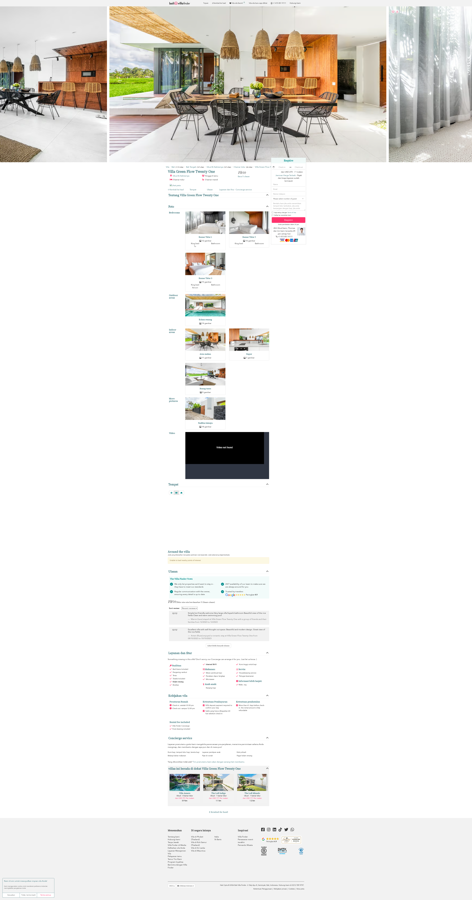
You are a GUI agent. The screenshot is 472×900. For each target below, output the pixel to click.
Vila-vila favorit (238, 2)
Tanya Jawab (173, 842)
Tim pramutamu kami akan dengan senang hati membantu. (219, 762)
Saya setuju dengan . (285, 213)
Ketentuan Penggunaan (262, 889)
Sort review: (174, 608)
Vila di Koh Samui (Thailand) (198, 844)
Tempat (193, 189)
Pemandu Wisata (245, 845)
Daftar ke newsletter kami (282, 215)
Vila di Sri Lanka (198, 848)
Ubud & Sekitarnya (181, 176)
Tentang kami (174, 836)
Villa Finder (243, 836)
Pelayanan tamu (175, 856)
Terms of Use (292, 213)
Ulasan (210, 189)
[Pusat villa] (181, 493)
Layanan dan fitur (226, 189)
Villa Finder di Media (177, 845)
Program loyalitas (175, 862)
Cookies (291, 889)
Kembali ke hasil (219, 3)
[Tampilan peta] (176, 493)
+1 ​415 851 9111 (279, 3)
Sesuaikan (11, 895)
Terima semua (45, 895)
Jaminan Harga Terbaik (285, 175)
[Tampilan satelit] (171, 493)
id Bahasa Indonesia (185, 886)
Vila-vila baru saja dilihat (258, 3)
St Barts (217, 839)
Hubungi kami (295, 3)
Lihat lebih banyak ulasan (218, 645)
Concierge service (244, 189)
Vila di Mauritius (198, 850)
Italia (216, 836)
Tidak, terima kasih (28, 895)
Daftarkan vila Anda (176, 848)
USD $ (171, 886)
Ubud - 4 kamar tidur (185, 796)
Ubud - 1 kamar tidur (218, 796)
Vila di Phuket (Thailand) (197, 838)
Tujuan (205, 3)
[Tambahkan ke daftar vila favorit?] (236, 84)
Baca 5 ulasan (244, 176)
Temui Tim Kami (175, 859)
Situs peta (300, 889)
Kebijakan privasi (280, 889)
